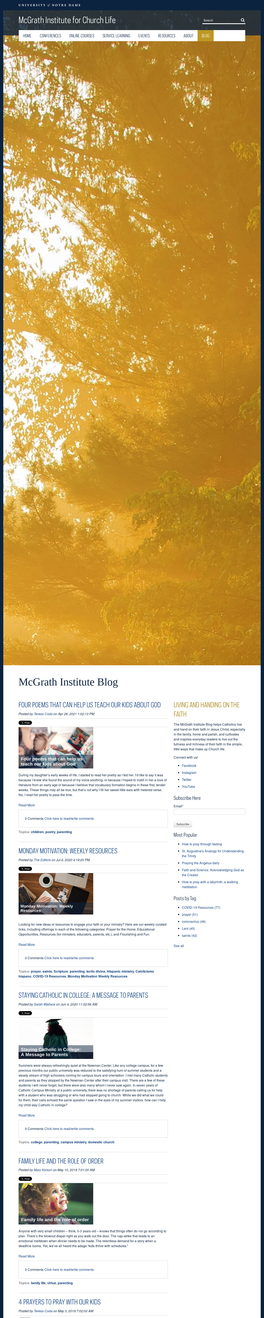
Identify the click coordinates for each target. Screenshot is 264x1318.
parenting (64, 831)
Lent (188, 928)
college (36, 1142)
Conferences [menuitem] (50, 35)
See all (179, 945)
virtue (51, 1283)
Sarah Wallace (44, 1004)
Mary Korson (43, 1169)
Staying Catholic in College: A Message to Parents (83, 995)
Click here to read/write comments (69, 818)
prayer (36, 971)
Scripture (61, 971)
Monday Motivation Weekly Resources (97, 976)
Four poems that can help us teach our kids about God (90, 705)
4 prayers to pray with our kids (60, 1302)
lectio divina (95, 971)
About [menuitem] (188, 35)
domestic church (101, 1142)
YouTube (188, 786)
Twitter (186, 779)
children (37, 831)
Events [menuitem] (144, 35)
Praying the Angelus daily (200, 863)
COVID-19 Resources (49, 976)
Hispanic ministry (120, 971)
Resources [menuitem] (166, 35)
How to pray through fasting (202, 844)
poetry (50, 831)
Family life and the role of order (61, 1161)
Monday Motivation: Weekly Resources (68, 851)
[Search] (243, 20)
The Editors (42, 859)
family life (38, 1283)
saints (47, 971)
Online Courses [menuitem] (81, 35)
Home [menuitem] (27, 35)
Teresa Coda (43, 713)
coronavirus (194, 921)
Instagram (189, 772)
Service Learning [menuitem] (116, 35)
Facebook (189, 765)
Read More (27, 805)
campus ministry (73, 1142)
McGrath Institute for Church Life (67, 20)
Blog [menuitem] (206, 35)
